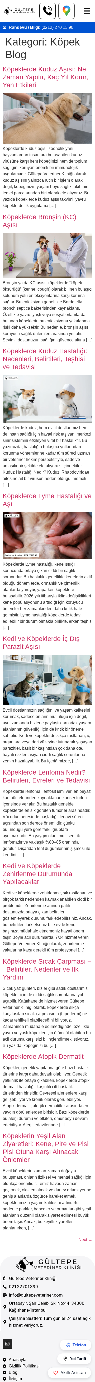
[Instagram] (7, 1344)
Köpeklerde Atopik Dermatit (43, 1056)
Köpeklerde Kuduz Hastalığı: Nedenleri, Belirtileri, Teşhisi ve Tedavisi (45, 358)
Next (85, 1239)
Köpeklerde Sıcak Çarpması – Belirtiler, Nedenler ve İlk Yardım (47, 969)
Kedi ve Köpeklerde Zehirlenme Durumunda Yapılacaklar (37, 873)
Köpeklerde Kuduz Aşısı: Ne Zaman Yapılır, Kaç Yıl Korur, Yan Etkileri (45, 77)
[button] (87, 11)
